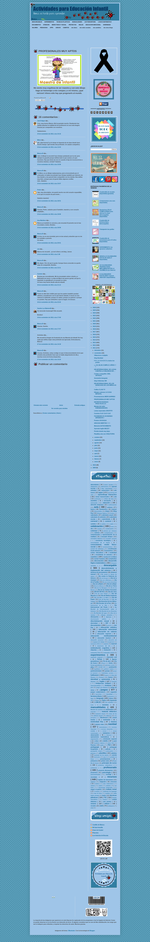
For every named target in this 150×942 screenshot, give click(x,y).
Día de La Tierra (111, 586)
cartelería (108, 521)
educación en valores (107, 631)
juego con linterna (102, 687)
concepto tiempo (107, 536)
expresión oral (112, 657)
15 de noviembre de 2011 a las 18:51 (49, 201)
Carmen (40, 274)
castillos (104, 524)
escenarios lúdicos (96, 643)
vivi (38, 249)
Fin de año (107, 661)
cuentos (94, 557)
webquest (111, 806)
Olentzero (109, 735)
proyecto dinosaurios (105, 770)
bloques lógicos (102, 513)
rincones (114, 781)
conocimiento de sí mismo (101, 542)
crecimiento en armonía (104, 554)
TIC (105, 797)
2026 (94, 307)
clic (92, 528)
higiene (107, 675)
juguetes (114, 692)
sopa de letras (98, 793)
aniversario (106, 490)
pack (115, 741)
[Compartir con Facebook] (42, 100)
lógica (104, 700)
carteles (94, 524)
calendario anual (107, 515)
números (107, 733)
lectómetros (111, 696)
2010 (94, 465)
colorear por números (110, 531)
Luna (93, 705)
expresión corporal (97, 657)
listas (97, 700)
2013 (94, 342)
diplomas (109, 617)
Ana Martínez (41, 220)
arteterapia (98, 498)
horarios (101, 677)
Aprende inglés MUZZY (101, 428)
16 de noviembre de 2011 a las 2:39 (48, 254)
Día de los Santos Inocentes (107, 590)
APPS (51, 27)
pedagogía (96, 747)
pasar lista (111, 743)
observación (95, 735)
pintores (93, 753)
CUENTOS (66, 27)
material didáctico (109, 711)
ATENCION (46, 24)
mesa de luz (113, 713)
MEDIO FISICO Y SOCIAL (59, 24)
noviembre (98, 353)
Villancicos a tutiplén (101, 355)
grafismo (98, 669)
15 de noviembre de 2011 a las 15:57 (49, 183)
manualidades (99, 707)
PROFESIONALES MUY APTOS (104, 399)
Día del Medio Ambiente (109, 595)
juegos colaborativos (98, 692)
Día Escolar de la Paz (103, 603)
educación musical (104, 638)
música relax (99, 724)
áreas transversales (103, 496)
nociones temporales (107, 729)
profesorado (110, 767)
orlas (97, 741)
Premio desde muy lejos (102, 431)
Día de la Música (99, 586)
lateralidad (109, 694)
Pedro (39, 190)
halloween (95, 675)
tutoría (105, 799)
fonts (111, 663)
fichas (100, 659)
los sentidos (110, 702)
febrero (96, 459)
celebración (97, 526)
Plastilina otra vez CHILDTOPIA (104, 434)
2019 (94, 326)
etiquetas (94, 650)
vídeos (107, 803)
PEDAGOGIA (43, 27)
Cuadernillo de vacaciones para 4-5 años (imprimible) (108, 240)
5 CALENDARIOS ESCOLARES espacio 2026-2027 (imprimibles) (107, 275)
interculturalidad (96, 685)
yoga (92, 807)
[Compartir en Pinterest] (44, 100)
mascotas (94, 711)
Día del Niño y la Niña (102, 597)
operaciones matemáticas (101, 737)
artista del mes (109, 498)
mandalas (106, 705)
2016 (94, 334)
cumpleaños (113, 558)
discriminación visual (101, 621)
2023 (94, 315)
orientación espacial (110, 739)
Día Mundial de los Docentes (108, 611)
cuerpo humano (99, 558)
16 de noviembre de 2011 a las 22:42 (49, 302)
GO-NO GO (102, 667)
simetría (97, 791)
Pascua (93, 745)
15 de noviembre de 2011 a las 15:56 (49, 164)
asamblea (94, 500)
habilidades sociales (108, 673)
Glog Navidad (98, 358)
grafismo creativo (109, 669)
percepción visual (96, 751)
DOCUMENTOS (36, 24)
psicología (106, 772)
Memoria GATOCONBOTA (102, 426)
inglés (102, 681)
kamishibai (99, 694)
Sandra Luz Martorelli (44, 308)
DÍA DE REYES (99, 591)
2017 (94, 331)
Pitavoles (95, 833)
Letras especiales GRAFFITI (103, 410)
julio (95, 445)
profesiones (94, 767)
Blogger (92, 930)
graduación (113, 667)
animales (94, 490)
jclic (92, 687)
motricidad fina (97, 722)
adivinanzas (105, 486)
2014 (94, 340)
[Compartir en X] (40, 100)
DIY (108, 623)
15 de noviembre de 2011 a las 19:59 (49, 227)
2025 (94, 310)
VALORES (35, 27)
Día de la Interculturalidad (110, 582)
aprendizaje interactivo (107, 494)
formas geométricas (97, 665)
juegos (105, 690)
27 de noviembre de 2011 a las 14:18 (49, 344)
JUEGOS (58, 27)
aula (96, 507)
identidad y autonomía (101, 679)
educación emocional (108, 629)
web (102, 806)
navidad (112, 724)
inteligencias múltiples (103, 683)
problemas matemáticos (105, 765)
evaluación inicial (108, 652)
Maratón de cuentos (97, 709)
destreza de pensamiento (99, 572)
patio (102, 745)
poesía (114, 755)
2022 (94, 318)
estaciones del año (104, 646)
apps (101, 492)
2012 (94, 345)
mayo (96, 451)
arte (115, 496)
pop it (105, 757)
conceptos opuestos (111, 538)
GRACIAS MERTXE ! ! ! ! (102, 423)
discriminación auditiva (100, 619)
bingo (107, 511)
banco (93, 509)
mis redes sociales (85, 27)
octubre (97, 437)
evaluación (108, 650)
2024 (94, 313)
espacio (106, 643)
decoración (99, 561)
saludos (108, 785)
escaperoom (111, 642)
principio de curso (109, 763)
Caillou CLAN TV (99, 389)
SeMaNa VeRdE (111, 789)
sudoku (107, 793)
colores (97, 532)
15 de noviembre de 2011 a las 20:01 (49, 243)
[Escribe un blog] (38, 100)
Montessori (104, 717)
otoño (105, 741)
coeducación (110, 528)
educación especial (104, 633)
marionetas (109, 709)
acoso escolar (109, 484)
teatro (104, 795)
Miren (39, 140)
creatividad (113, 552)
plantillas (103, 753)
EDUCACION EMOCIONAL (93, 24)
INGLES (81, 24)
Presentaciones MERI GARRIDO (104, 396)
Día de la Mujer (112, 584)
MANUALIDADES (77, 22)
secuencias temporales (105, 787)
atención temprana (97, 504)
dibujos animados (107, 615)
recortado (95, 777)
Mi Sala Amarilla (97, 827)
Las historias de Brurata (100, 835)
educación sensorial (97, 640)
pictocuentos (110, 751)
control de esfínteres (97, 548)
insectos (114, 681)
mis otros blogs (108, 27)
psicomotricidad (96, 774)
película (108, 749)
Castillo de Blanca (98, 825)
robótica (97, 783)
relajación (103, 781)
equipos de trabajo (99, 642)
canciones (106, 519)
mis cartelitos (97, 27)
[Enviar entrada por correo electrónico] (50, 97)
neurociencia (103, 727)
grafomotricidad (96, 671)
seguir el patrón (96, 789)
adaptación (94, 486)
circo (112, 526)
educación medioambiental (104, 636)
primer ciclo (105, 761)
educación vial (112, 640)
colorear (94, 531)
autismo (110, 507)
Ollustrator (71, 930)
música (114, 722)
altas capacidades (107, 488)
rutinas (93, 785)
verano (94, 803)
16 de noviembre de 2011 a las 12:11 (49, 267)
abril (96, 453)
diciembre (97, 350)
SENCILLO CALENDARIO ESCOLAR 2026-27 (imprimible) (108, 257)
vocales (93, 806)
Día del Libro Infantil (101, 593)
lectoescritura (96, 696)
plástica (114, 753)
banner (114, 509)
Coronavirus (108, 550)
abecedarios (95, 484)
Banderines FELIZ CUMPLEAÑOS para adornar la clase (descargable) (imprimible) (106, 213)
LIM (92, 700)
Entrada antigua (79, 405)
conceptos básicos (97, 538)
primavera (94, 761)
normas (105, 731)
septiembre (98, 440)
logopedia (113, 700)
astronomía (94, 503)
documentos (96, 625)
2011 (94, 348)
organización (95, 739)
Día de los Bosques (101, 588)
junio (96, 448)
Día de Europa (104, 578)
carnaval (95, 521)
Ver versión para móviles (59, 408)
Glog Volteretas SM (100, 381)
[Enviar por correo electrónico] (36, 100)
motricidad (107, 719)
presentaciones (106, 759)
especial (114, 643)
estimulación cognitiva (101, 648)
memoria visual (101, 713)
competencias (109, 532)
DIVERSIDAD (107, 24)
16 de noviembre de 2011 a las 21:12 (49, 285)
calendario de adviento (98, 517)
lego (92, 698)
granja (107, 671)
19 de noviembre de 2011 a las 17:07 (49, 329)
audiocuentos (112, 504)
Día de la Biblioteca (106, 580)
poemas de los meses (102, 755)
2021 (94, 321)
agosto (96, 442)
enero (96, 461)
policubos (98, 757)
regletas (93, 781)
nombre (93, 731)
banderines (104, 509)
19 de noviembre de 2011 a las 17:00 (49, 317)
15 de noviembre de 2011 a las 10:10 (49, 134)
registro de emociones (105, 779)
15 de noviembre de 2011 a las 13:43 (49, 147)
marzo (96, 456)
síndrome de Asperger (110, 791)
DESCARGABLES (37, 22)
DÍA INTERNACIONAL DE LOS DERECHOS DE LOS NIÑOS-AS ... (105, 385)
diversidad (95, 623)
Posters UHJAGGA (100, 420)
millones (109, 715)
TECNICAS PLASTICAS (63, 22)
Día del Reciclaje (104, 599)
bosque (112, 513)
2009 (94, 467)
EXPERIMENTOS (49, 22)
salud (101, 785)
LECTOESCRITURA (90, 22)
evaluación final (96, 652)
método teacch (98, 715)
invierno (108, 685)
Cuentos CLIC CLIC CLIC (102, 413)
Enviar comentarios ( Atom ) (52, 413)
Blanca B (40, 153)
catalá (112, 524)
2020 (94, 323)
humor (110, 677)
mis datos (74, 27)
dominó (109, 625)
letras (111, 698)
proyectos (94, 772)
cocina (100, 528)
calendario (94, 515)
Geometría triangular (101, 378)
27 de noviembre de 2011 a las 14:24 (49, 359)
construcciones (108, 547)
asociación (108, 500)
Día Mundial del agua (100, 613)
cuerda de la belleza (110, 557)
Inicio (61, 405)
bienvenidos (98, 511)
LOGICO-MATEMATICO (105, 22)
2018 (94, 329)
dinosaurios (95, 617)
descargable (110, 565)
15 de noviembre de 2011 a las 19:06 (49, 214)
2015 (94, 337)
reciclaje (109, 774)
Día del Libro (112, 591)
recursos (112, 777)
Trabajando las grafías (107, 229)
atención (107, 503)
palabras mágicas (100, 743)
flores (104, 663)
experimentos (99, 655)
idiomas (93, 681)
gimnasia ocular (110, 665)
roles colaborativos (108, 783)
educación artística (109, 627)
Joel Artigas (41, 121)
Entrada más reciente (41, 405)
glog (92, 667)
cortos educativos (97, 552)
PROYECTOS (72, 24)
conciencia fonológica (103, 540)
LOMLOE (98, 702)
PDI (109, 745)
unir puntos (107, 801)
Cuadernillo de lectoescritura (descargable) (104, 222)
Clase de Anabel (97, 830)
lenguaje (100, 698)
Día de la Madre (98, 584)
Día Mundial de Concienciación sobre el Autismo (104, 609)
